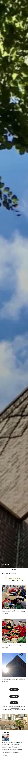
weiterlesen (4, 755)
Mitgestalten (14, 696)
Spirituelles (14, 702)
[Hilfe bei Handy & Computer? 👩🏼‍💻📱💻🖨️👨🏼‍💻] (5, 738)
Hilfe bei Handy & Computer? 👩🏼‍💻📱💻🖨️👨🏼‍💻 (12, 742)
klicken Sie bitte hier (15, 708)
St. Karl (6, 564)
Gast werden (14, 689)
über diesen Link (8, 709)
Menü (14, 569)
